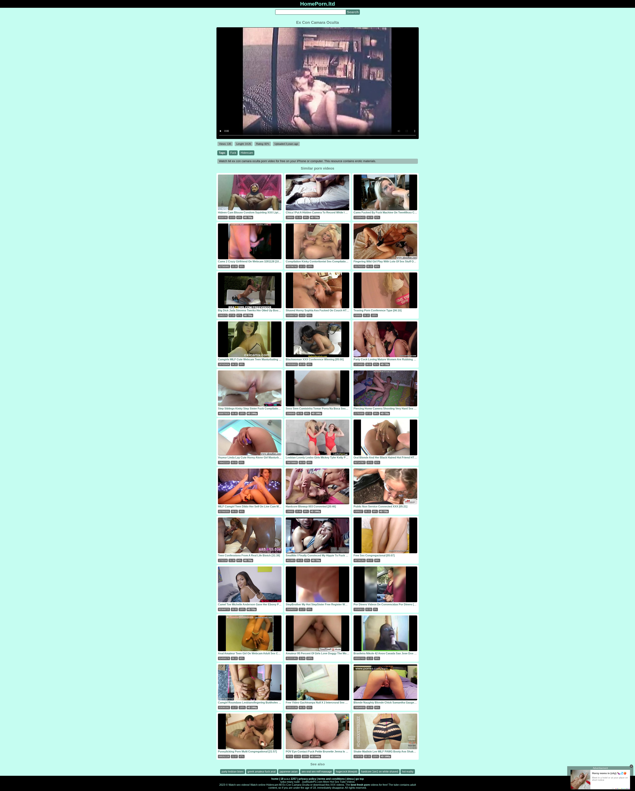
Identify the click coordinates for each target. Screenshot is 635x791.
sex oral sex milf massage (317, 771)
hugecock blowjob (346, 771)
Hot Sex (334, 781)
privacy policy (307, 778)
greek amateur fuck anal (262, 771)
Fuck (233, 152)
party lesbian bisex (233, 771)
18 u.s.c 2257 (288, 778)
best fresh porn (360, 784)
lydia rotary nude (290, 781)
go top (360, 778)
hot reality (407, 771)
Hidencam (247, 152)
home (274, 778)
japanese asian (289, 771)
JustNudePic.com (312, 781)
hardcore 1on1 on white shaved (379, 771)
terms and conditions (331, 778)
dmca (350, 778)
